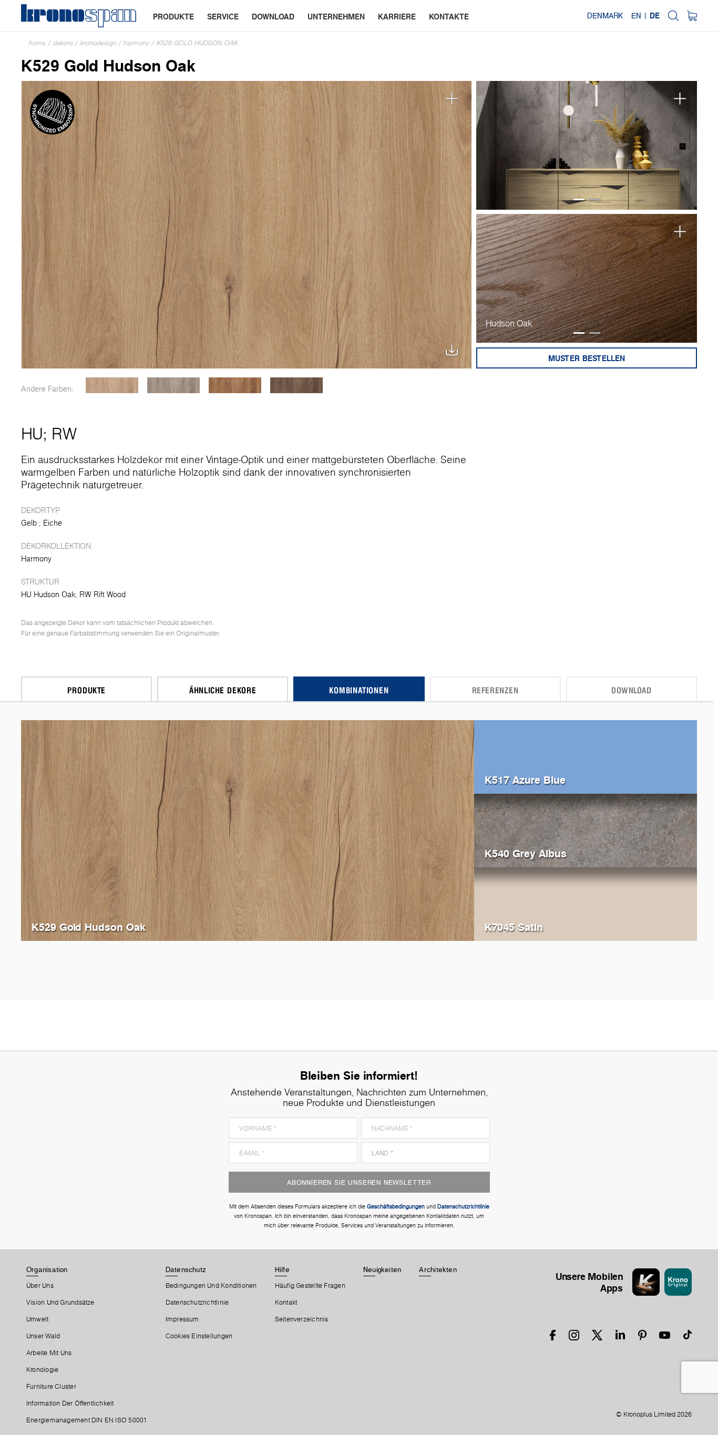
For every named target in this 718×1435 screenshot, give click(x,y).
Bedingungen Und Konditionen (211, 1286)
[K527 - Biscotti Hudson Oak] (111, 385)
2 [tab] (594, 199)
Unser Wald (43, 1336)
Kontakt (286, 1302)
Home (37, 42)
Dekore (63, 42)
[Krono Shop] (692, 16)
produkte (173, 16)
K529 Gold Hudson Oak (197, 42)
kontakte (449, 16)
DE (655, 16)
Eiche (52, 523)
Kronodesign (98, 42)
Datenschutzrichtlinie (197, 1302)
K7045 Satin (514, 927)
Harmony (136, 42)
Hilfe (282, 1269)
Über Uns (40, 1286)
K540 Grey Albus (526, 853)
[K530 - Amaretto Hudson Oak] (234, 385)
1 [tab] (578, 199)
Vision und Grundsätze (60, 1302)
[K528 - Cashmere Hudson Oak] (173, 385)
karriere (397, 16)
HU (32, 434)
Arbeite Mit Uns (48, 1353)
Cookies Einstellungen (199, 1336)
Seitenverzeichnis (302, 1319)
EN (636, 16)
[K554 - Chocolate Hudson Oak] (296, 385)
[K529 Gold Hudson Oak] (247, 224)
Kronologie (42, 1370)
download (273, 16)
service (223, 16)
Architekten (437, 1269)
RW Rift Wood (102, 594)
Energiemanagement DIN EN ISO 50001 (86, 1420)
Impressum (182, 1319)
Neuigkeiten (382, 1269)
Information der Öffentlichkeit (70, 1403)
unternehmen (336, 16)
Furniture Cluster (51, 1386)
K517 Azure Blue (525, 779)
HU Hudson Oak (48, 594)
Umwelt (37, 1319)
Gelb (29, 523)
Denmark (605, 16)
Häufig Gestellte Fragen (310, 1286)
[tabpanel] (587, 145)
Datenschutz (186, 1269)
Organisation (47, 1269)
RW (64, 434)
